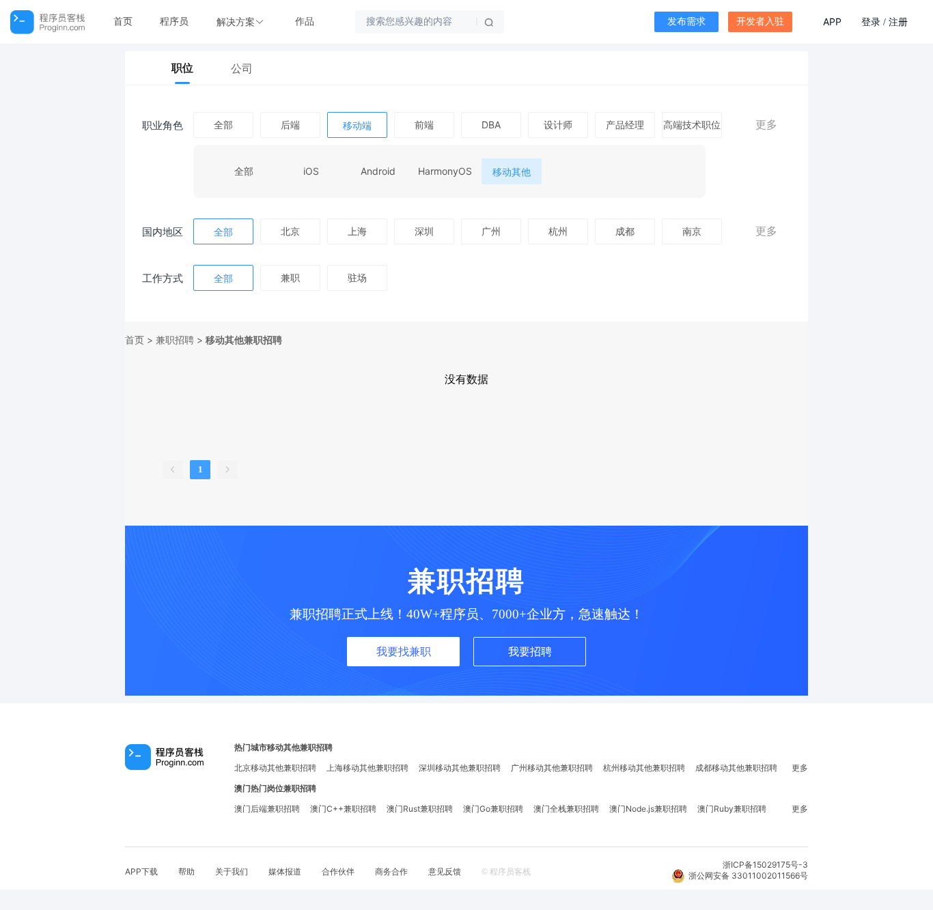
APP (832, 21)
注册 (898, 21)
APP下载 (141, 872)
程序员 (174, 21)
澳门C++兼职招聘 (343, 809)
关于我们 (231, 872)
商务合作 (391, 872)
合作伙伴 (338, 872)
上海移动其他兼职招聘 (367, 768)
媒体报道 (284, 872)
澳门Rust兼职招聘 (420, 809)
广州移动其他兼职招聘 (552, 768)
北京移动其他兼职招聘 (275, 768)
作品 (304, 21)
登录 (870, 21)
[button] (242, 22)
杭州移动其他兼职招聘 (644, 768)
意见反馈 (444, 872)
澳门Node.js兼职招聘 (648, 809)
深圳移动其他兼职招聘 (460, 768)
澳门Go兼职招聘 (493, 809)
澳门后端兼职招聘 (267, 809)
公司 (242, 68)
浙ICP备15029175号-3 (765, 864)
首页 (123, 21)
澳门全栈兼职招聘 (566, 809)
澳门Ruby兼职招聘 (731, 809)
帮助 (186, 872)
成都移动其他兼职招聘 (736, 768)
